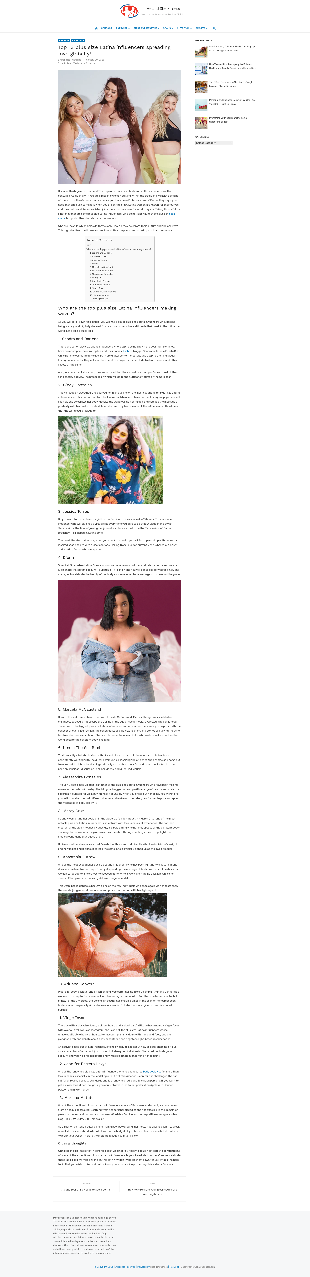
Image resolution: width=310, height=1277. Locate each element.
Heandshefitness (159, 1267)
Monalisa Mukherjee (71, 59)
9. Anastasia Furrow (100, 281)
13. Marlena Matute (99, 295)
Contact (106, 28)
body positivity (152, 1071)
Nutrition (183, 28)
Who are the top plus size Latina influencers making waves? (118, 249)
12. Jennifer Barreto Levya (103, 292)
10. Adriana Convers (100, 284)
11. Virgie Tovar (97, 288)
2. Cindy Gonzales (99, 256)
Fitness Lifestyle (145, 28)
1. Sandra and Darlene (101, 253)
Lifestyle (78, 40)
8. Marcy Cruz (96, 277)
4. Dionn (94, 263)
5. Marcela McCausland (101, 267)
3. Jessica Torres (98, 260)
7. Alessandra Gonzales (101, 274)
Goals (167, 28)
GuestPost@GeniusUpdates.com (198, 1267)
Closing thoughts (100, 299)
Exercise (122, 28)
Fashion (64, 40)
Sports (200, 28)
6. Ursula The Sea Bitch (101, 270)
